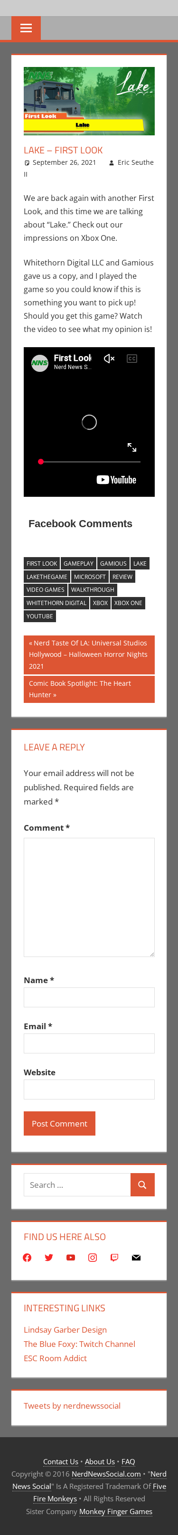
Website (40, 1072)
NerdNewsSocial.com (106, 1473)
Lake (140, 563)
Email (38, 1026)
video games (46, 590)
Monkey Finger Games (115, 1511)
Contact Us (60, 1461)
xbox (100, 603)
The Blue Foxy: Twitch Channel (79, 1343)
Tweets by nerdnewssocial (72, 1405)
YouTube (40, 616)
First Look (42, 563)
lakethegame (47, 577)
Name (39, 980)
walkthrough (92, 590)
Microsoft (90, 577)
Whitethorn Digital (56, 603)
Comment (47, 827)
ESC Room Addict (55, 1358)
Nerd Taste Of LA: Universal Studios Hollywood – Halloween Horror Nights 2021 (88, 654)
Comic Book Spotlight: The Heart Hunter (79, 689)
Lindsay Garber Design (65, 1329)
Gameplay (79, 563)
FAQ (128, 1461)
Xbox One (128, 603)
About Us (100, 1461)
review (122, 577)
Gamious (113, 563)
